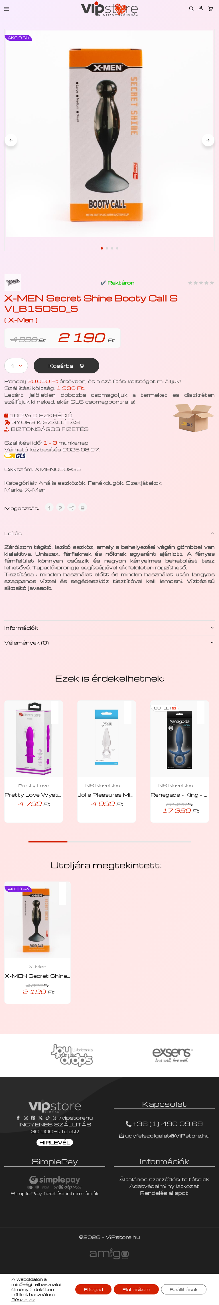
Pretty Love (33, 785)
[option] (59, 1055)
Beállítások (184, 1289)
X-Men (35, 489)
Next (208, 140)
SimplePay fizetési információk (55, 1193)
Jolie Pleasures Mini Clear (115, 794)
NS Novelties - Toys (106, 785)
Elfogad (93, 1289)
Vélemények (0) (26, 642)
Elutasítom (136, 1289)
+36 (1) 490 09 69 (168, 1124)
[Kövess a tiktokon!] (48, 1117)
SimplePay (55, 1161)
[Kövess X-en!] (40, 1117)
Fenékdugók (105, 482)
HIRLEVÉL (54, 1142)
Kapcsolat (164, 1103)
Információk (21, 627)
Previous (11, 140)
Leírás (13, 533)
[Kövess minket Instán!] (26, 1117)
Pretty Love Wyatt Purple (43, 794)
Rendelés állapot (164, 1192)
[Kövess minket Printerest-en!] (33, 1117)
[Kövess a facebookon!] (19, 1117)
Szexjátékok (144, 482)
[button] (57, 708)
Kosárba (61, 365)
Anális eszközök (61, 482)
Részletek (23, 1299)
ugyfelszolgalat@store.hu (167, 1135)
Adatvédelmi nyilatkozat (164, 1186)
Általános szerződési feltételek (164, 1179)
